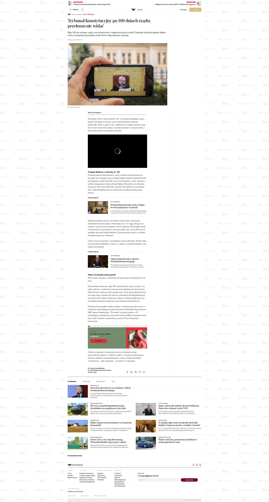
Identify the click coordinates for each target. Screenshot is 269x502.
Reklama (100, 473)
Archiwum (100, 480)
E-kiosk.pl (118, 473)
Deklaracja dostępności (87, 482)
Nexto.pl (117, 477)
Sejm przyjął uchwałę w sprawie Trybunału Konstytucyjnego (125, 260)
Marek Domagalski (94, 112)
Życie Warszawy (120, 486)
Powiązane (72, 381)
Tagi (113, 381)
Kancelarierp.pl (119, 482)
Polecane (86, 381)
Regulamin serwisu (86, 477)
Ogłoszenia (101, 475)
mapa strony (72, 496)
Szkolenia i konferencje (75, 491)
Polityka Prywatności (86, 473)
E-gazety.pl (118, 475)
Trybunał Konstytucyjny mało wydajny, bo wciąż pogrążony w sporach (128, 206)
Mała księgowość (120, 480)
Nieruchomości (162, 420)
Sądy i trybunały (89, 14)
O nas (69, 473)
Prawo (140, 10)
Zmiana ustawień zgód (87, 475)
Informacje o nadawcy (87, 480)
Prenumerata (101, 477)
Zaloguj (195, 10)
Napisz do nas (72, 477)
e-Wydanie (183, 10)
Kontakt (70, 475)
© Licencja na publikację (96, 368)
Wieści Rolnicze (120, 484)
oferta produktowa (100, 496)
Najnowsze (100, 381)
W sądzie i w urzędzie (96, 437)
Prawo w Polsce (94, 385)
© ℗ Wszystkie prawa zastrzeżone (99, 370)
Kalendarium (85, 496)
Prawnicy (79, 14)
